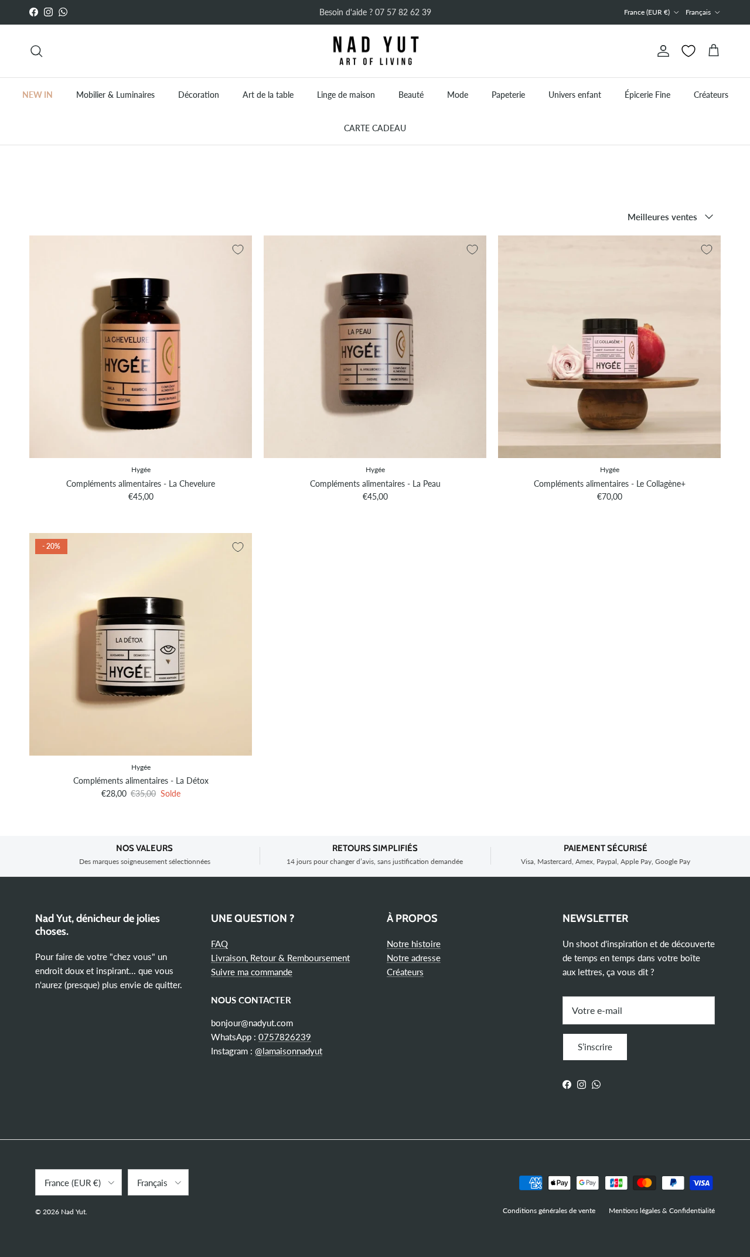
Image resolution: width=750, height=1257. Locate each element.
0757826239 (284, 1036)
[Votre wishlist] (688, 51)
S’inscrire (595, 1046)
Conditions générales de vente (549, 1210)
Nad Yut (73, 1211)
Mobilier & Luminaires (115, 95)
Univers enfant (574, 95)
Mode (457, 95)
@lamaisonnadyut (288, 1051)
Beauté (411, 95)
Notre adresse (414, 957)
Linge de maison (346, 95)
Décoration (198, 95)
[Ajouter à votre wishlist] (238, 249)
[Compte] (661, 51)
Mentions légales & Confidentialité (662, 1210)
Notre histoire (414, 943)
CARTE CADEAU (375, 128)
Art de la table (268, 95)
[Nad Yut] (375, 51)
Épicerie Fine (647, 95)
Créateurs (711, 95)
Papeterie (508, 95)
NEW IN (37, 95)
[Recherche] (36, 51)
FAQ (219, 943)
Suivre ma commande (251, 971)
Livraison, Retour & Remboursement (280, 957)
